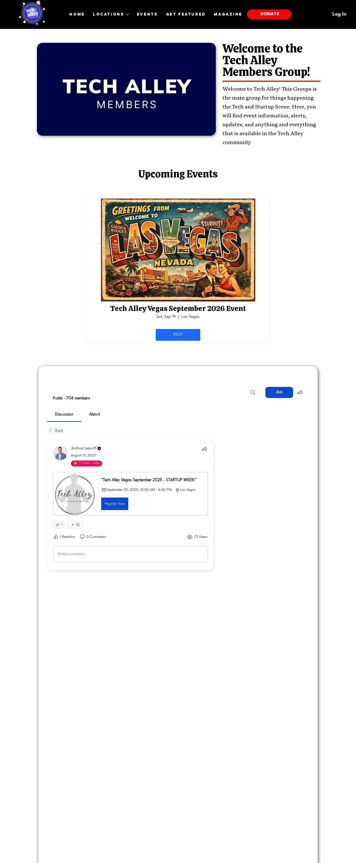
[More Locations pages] (127, 14)
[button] (130, 493)
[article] (130, 505)
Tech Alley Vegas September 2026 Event (178, 308)
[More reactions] (75, 524)
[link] (64, 414)
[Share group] (299, 392)
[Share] (204, 449)
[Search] (252, 392)
